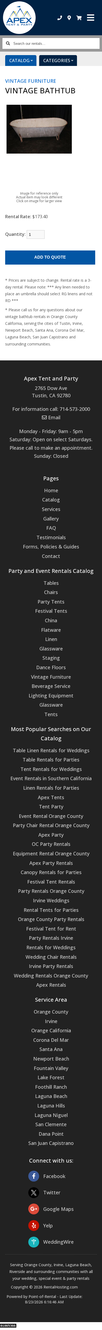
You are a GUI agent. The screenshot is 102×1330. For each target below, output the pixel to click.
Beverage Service (51, 686)
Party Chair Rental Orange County (51, 825)
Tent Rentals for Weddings (51, 769)
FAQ (51, 528)
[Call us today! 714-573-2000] (59, 17)
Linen (51, 639)
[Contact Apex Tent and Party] (69, 17)
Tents (51, 714)
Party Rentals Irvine (51, 938)
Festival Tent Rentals (51, 881)
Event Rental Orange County (51, 816)
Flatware (51, 630)
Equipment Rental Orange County (51, 853)
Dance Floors (51, 667)
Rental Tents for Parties (51, 910)
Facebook (54, 1176)
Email (53, 417)
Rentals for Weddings (51, 947)
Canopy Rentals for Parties (51, 872)
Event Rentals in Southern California (51, 778)
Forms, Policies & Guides (51, 546)
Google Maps (58, 1209)
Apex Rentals (51, 985)
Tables (51, 583)
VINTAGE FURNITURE (30, 81)
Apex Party (51, 834)
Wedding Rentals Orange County (51, 975)
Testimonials (51, 537)
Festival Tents (51, 611)
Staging (51, 658)
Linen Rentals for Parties (51, 788)
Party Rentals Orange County (51, 891)
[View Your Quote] (79, 17)
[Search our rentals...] (7, 43)
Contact (51, 556)
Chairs (51, 592)
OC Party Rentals (51, 844)
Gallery (51, 518)
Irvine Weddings (51, 900)
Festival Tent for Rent (51, 928)
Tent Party (51, 806)
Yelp (48, 1225)
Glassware (51, 648)
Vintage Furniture (51, 677)
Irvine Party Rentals (51, 966)
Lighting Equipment (51, 695)
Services (51, 509)
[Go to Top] (94, 1322)
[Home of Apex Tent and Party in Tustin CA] (19, 17)
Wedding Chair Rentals (51, 957)
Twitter (51, 1192)
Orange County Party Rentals (51, 919)
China (51, 620)
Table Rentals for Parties (51, 759)
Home (51, 490)
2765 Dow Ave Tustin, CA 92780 (51, 392)
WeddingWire (58, 1242)
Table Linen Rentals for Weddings (51, 750)
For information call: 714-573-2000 (51, 409)
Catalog (51, 499)
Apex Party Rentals (51, 863)
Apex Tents (51, 797)
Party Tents (51, 601)
